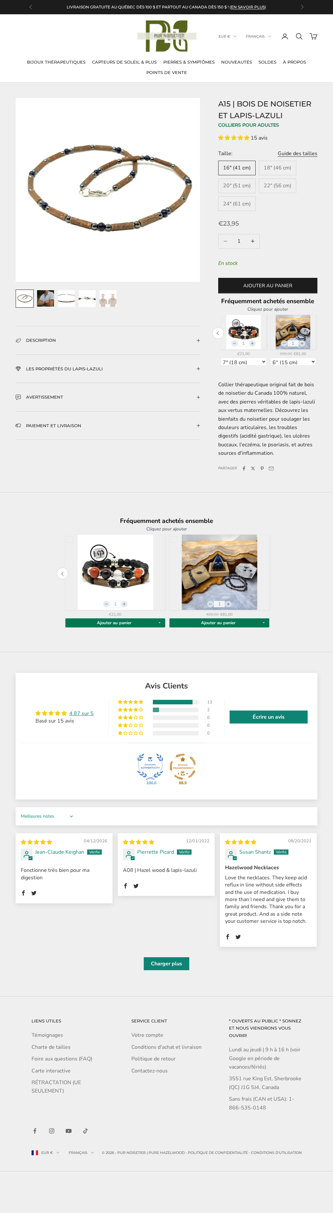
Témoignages (47, 1035)
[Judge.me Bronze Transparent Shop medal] (183, 767)
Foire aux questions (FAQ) (62, 1058)
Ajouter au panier (267, 285)
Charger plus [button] (166, 963)
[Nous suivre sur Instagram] (51, 1131)
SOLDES (267, 62)
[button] (234, 138)
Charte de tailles (51, 1047)
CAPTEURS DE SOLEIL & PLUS (124, 62)
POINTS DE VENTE (166, 72)
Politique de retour (153, 1058)
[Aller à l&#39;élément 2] (45, 299)
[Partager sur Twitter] (253, 468)
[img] (36, 842)
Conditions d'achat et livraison (166, 1047)
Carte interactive (51, 1070)
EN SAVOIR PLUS (248, 3)
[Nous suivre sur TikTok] (85, 1131)
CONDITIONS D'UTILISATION (276, 1152)
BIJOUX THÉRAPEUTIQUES (56, 62)
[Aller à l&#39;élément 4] (87, 299)
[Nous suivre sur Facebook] (35, 1131)
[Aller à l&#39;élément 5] (108, 299)
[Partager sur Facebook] (243, 468)
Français (255, 36)
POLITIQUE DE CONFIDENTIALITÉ (218, 1152)
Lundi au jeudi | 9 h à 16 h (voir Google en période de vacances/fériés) (264, 1058)
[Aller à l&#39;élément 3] (66, 299)
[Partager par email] (271, 468)
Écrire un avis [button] (269, 717)
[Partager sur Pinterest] (262, 468)
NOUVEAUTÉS (236, 62)
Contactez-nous (149, 1070)
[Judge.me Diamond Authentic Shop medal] (150, 767)
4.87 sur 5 (81, 713)
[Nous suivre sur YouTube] (68, 1131)
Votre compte (147, 1035)
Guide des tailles (297, 153)
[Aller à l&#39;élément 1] (25, 299)
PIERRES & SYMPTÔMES (189, 62)
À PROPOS (294, 62)
